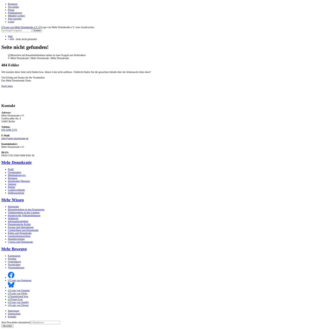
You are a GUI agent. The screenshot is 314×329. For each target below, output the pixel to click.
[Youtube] (19, 290)
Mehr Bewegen (14, 249)
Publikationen (15, 12)
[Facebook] (11, 277)
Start (10, 36)
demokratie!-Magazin (19, 181)
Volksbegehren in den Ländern (24, 212)
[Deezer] (18, 305)
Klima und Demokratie (20, 233)
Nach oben (7, 86)
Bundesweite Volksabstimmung (24, 215)
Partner (11, 187)
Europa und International (21, 227)
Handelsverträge (16, 239)
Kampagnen (14, 255)
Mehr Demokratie (16, 162)
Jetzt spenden (15, 18)
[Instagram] (19, 280)
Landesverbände (16, 190)
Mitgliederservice (17, 175)
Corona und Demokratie (20, 242)
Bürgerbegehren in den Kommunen (26, 209)
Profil (11, 169)
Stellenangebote (16, 192)
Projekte (12, 258)
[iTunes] (15, 299)
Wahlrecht (13, 218)
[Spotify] (18, 302)
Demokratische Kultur (19, 224)
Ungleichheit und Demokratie (23, 230)
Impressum (13, 310)
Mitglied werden (16, 15)
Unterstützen (14, 261)
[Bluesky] (11, 287)
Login (11, 21)
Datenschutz (14, 313)
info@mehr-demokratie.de (14, 138)
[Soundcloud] (18, 296)
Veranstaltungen (16, 267)
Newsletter (13, 7)
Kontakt (12, 316)
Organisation (14, 172)
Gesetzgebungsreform (19, 236)
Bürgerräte (13, 206)
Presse (11, 10)
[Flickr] (17, 293)
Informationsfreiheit (18, 221)
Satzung (12, 184)
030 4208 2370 (9, 130)
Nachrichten (14, 264)
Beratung (12, 4)
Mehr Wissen (12, 200)
